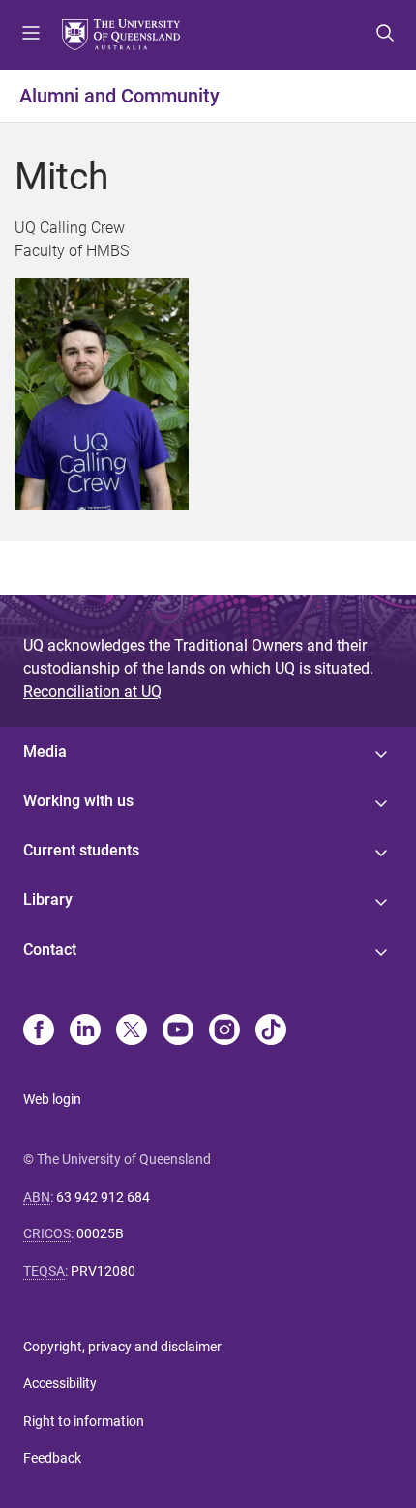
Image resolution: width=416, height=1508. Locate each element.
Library (48, 899)
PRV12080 (103, 1271)
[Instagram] (224, 1031)
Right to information (83, 1421)
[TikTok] (270, 1031)
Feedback (52, 1457)
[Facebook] (38, 1031)
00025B (100, 1233)
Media (45, 751)
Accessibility (60, 1383)
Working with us (78, 801)
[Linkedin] (85, 1031)
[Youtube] (178, 1031)
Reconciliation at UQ (92, 691)
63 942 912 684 (103, 1196)
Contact (49, 950)
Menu (31, 35)
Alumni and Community (119, 95)
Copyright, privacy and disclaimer (122, 1346)
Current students (81, 850)
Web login (52, 1099)
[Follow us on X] (131, 1031)
